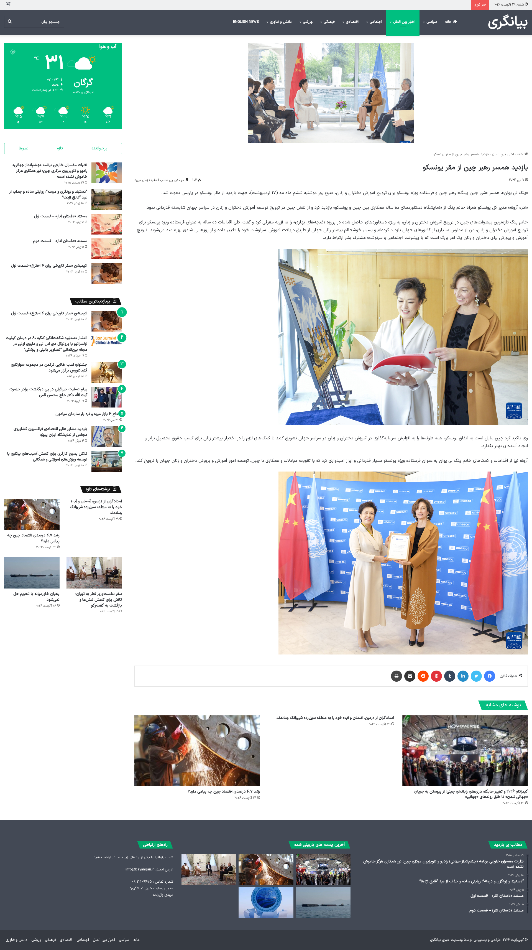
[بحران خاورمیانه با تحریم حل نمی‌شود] (32, 573)
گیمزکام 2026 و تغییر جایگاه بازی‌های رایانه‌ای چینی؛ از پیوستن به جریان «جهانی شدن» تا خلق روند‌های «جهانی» (471, 794)
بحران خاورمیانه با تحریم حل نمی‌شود (36, 597)
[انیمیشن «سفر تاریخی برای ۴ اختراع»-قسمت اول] (106, 273)
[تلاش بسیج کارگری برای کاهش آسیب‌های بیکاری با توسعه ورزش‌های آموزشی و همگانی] (106, 461)
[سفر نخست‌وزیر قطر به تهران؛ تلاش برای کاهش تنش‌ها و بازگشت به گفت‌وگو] (94, 573)
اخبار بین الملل (404, 22)
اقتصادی (352, 22)
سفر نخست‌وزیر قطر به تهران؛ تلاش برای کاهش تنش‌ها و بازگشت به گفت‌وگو (98, 599)
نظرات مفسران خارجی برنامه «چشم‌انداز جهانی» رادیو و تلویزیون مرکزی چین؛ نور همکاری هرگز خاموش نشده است (49, 171)
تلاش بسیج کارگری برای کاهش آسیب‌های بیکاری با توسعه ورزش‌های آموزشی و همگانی (47, 456)
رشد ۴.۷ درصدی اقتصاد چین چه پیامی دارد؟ (224, 791)
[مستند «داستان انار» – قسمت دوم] (106, 248)
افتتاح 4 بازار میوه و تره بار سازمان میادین (88, 414)
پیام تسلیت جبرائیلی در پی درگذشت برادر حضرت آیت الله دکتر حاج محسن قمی (48, 392)
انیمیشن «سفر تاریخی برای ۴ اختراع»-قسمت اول (49, 266)
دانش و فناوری (281, 22)
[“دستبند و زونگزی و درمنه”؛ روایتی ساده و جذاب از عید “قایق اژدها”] (106, 199)
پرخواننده (99, 148)
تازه (60, 148)
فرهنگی (329, 22)
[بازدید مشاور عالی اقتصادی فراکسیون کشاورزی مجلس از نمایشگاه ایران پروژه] (106, 436)
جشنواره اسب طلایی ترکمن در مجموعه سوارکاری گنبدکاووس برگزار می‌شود (49, 367)
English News (246, 22)
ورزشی (308, 22)
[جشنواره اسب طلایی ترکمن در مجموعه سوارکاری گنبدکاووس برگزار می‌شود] (106, 372)
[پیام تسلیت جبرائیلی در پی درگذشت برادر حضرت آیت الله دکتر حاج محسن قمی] (106, 397)
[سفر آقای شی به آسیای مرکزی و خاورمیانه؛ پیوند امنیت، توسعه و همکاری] (266, 902)
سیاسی (431, 22)
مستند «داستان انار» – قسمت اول (60, 216)
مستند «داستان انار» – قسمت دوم (60, 241)
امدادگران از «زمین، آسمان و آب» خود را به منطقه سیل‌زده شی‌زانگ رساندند (335, 718)
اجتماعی (376, 22)
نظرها (24, 148)
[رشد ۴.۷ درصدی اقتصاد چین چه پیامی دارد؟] (197, 750)
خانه (449, 22)
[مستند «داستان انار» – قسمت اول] (106, 224)
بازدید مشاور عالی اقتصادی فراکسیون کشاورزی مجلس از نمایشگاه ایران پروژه (50, 432)
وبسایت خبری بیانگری (446, 940)
